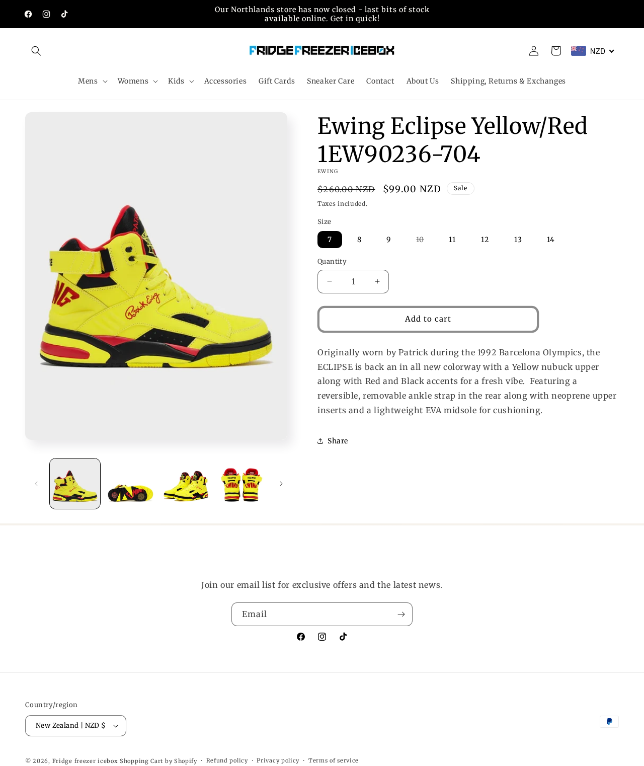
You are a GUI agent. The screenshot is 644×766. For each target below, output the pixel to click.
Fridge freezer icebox (85, 760)
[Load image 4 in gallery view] (241, 483)
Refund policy (227, 760)
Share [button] (338, 440)
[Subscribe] (401, 614)
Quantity (332, 261)
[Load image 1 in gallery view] (75, 483)
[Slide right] (281, 484)
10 (425, 241)
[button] (36, 51)
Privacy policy (278, 760)
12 (485, 239)
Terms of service (333, 760)
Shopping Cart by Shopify (158, 760)
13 (518, 239)
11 (452, 239)
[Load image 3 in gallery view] (186, 483)
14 (551, 239)
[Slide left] (36, 484)
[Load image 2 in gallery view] (130, 483)
